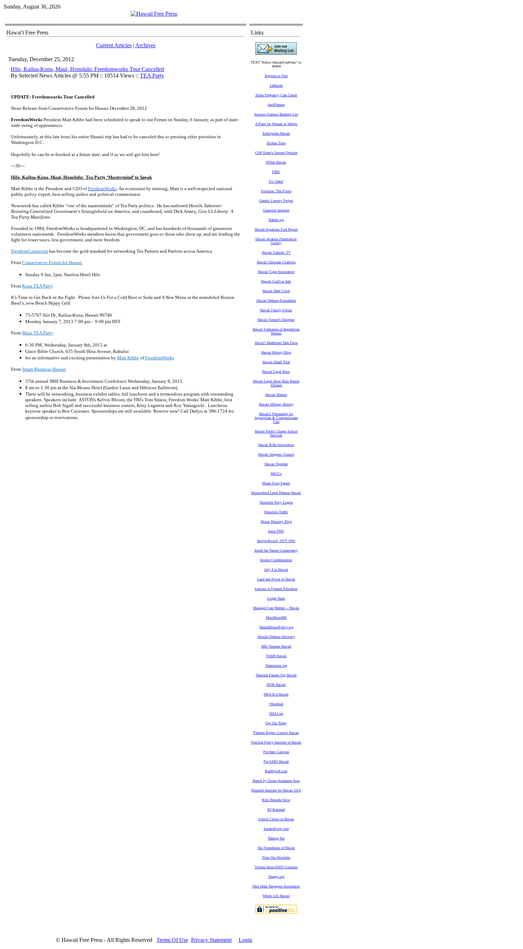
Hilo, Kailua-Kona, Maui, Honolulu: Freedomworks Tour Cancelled (87, 69)
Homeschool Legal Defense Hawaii (276, 493)
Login (245, 940)
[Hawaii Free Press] (154, 14)
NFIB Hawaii (276, 685)
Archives (145, 45)
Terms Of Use (172, 940)
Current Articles (114, 45)
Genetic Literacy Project (276, 201)
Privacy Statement (211, 940)
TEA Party (152, 76)
